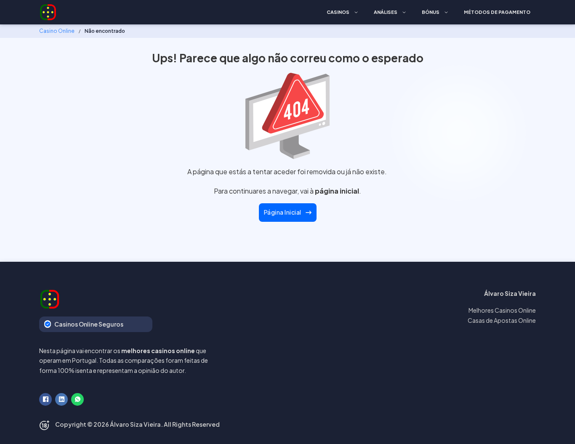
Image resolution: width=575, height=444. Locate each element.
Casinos (338, 12)
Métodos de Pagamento (497, 12)
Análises (385, 12)
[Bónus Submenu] (446, 12)
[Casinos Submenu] (356, 12)
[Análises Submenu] (404, 12)
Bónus (430, 12)
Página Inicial (282, 212)
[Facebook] (45, 399)
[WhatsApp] (77, 399)
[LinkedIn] (61, 399)
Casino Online (57, 31)
